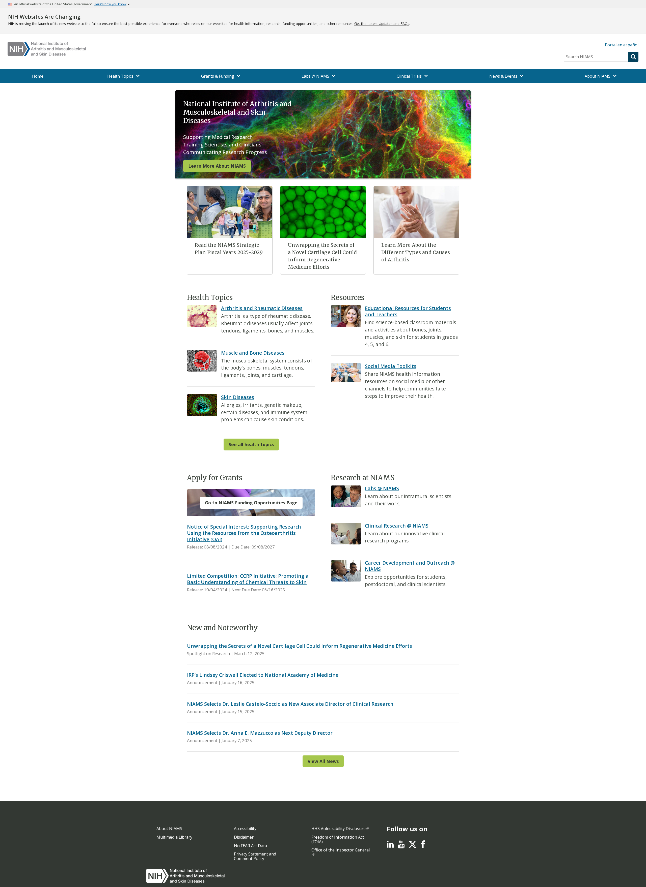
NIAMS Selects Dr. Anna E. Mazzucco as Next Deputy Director (260, 732)
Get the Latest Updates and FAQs (381, 23)
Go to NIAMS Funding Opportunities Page (251, 503)
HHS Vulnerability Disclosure (338, 828)
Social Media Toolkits (390, 366)
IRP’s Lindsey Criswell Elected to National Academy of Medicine (262, 674)
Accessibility (245, 828)
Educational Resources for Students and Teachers (408, 311)
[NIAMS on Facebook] (423, 845)
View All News (323, 761)
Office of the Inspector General (340, 850)
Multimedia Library (174, 837)
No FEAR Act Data (250, 845)
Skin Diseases (237, 397)
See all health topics (251, 444)
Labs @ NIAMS (382, 488)
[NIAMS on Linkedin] (390, 845)
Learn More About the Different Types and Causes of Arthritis (415, 252)
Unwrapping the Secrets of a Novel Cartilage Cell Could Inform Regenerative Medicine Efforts (299, 646)
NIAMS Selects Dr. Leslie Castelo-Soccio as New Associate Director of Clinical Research (290, 703)
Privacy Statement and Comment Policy (255, 856)
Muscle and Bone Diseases (252, 352)
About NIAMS (169, 828)
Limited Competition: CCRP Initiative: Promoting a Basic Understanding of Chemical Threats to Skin (248, 579)
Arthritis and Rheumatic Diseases (262, 308)
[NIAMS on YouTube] (401, 845)
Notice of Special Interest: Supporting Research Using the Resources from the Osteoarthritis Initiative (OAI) (244, 533)
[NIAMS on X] (413, 847)
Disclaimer (244, 837)
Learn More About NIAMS (217, 166)
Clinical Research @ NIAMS (396, 525)
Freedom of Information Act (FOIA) (337, 839)
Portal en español (621, 45)
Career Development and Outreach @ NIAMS (410, 565)
